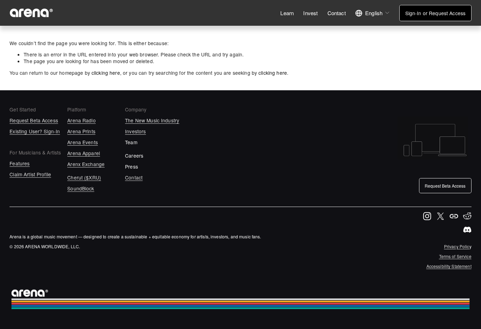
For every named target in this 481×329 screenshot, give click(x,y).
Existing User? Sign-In (35, 131)
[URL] (454, 216)
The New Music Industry (152, 120)
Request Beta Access (34, 120)
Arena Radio (81, 120)
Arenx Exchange (86, 164)
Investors (135, 131)
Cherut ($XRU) (84, 177)
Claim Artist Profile (30, 174)
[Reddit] (467, 216)
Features (20, 163)
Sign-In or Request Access (435, 13)
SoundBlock (80, 188)
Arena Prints (81, 131)
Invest (310, 13)
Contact (336, 13)
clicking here (106, 72)
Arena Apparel (83, 153)
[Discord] (467, 229)
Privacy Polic (456, 246)
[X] (440, 216)
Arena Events (82, 142)
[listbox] (372, 12)
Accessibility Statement (448, 266)
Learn (287, 13)
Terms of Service (455, 256)
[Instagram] (427, 216)
